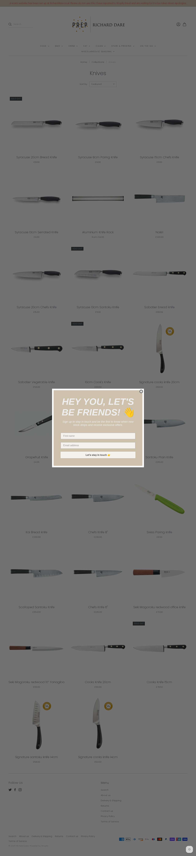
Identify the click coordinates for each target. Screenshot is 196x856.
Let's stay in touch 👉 (98, 455)
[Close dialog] (141, 391)
